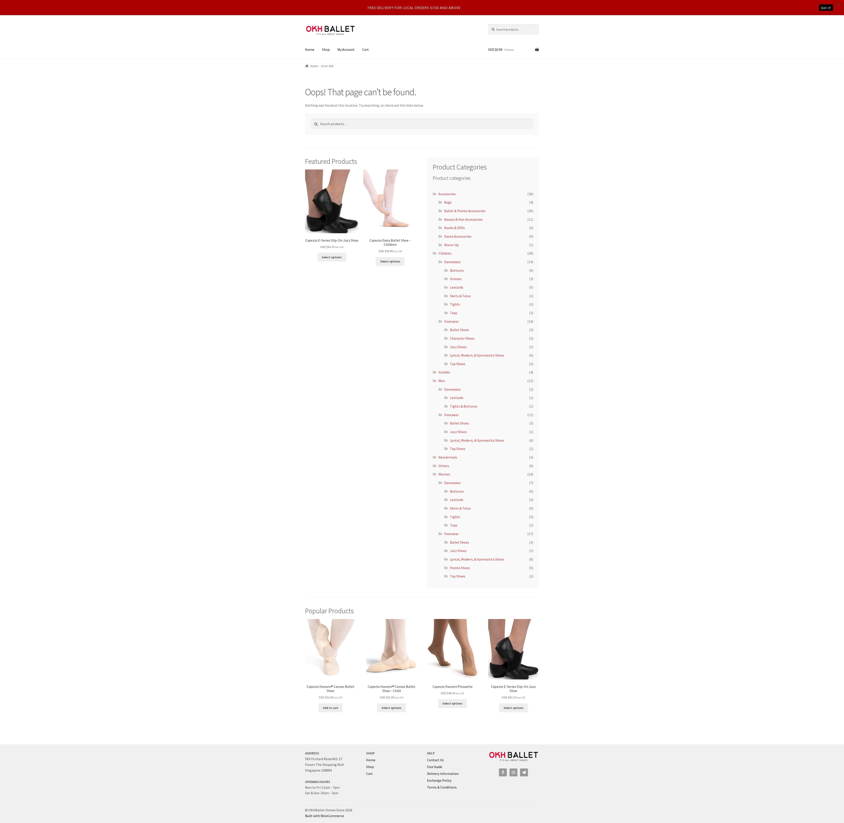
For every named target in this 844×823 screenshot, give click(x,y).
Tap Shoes (457, 364)
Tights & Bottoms (463, 406)
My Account (346, 49)
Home (309, 49)
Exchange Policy (439, 780)
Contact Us (435, 760)
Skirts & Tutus (460, 296)
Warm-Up (451, 245)
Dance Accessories (457, 236)
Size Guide (434, 767)
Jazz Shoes (458, 347)
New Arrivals (447, 457)
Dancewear (452, 262)
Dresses (456, 279)
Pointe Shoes (460, 568)
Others (443, 466)
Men (441, 381)
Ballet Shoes (459, 330)
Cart (365, 49)
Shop (326, 49)
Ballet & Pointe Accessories (465, 211)
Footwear (451, 321)
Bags (448, 202)
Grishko (444, 372)
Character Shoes (462, 338)
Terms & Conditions (442, 787)
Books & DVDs (454, 228)
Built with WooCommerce (324, 816)
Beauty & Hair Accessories (463, 219)
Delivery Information (443, 773)
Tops (453, 313)
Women (444, 474)
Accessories (447, 194)
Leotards (456, 287)
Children (444, 253)
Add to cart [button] (330, 708)
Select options (332, 257)
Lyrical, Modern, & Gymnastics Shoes (477, 355)
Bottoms (457, 270)
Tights (455, 304)
